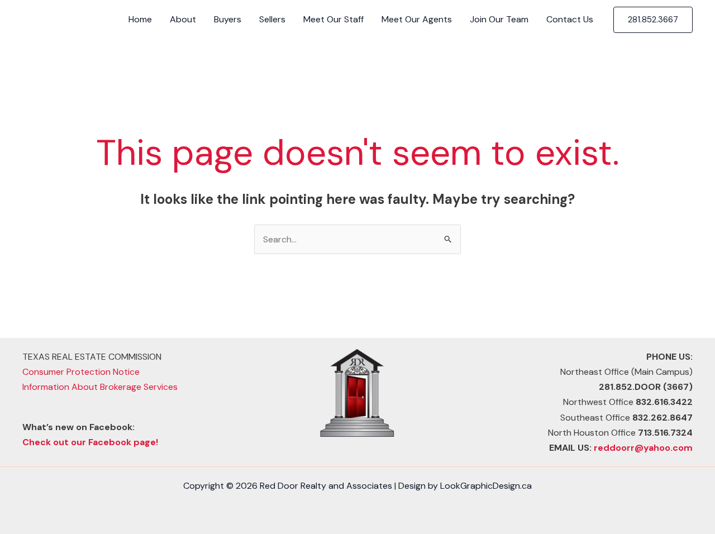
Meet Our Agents (417, 19)
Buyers (227, 19)
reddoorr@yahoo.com (643, 448)
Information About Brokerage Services (100, 387)
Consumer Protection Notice (81, 372)
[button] (653, 20)
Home (140, 19)
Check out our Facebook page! (90, 442)
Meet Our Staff (333, 19)
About (183, 19)
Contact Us (569, 19)
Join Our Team (499, 19)
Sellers (272, 19)
